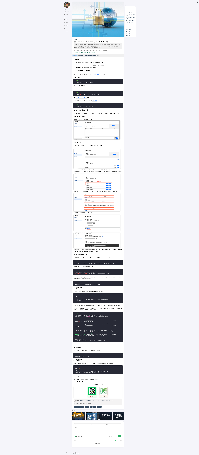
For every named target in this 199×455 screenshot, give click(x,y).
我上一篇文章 (97, 74)
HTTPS (87, 406)
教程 (75, 39)
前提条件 (128, 8)
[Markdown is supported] (75, 436)
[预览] (81, 436)
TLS (94, 406)
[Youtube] (68, 14)
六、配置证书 (129, 33)
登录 (115, 436)
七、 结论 (128, 35)
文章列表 (76, 55)
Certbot (75, 406)
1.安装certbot (130, 12)
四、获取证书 (129, 29)
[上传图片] (79, 436)
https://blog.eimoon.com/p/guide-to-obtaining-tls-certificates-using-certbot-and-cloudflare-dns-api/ (96, 400)
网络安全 (99, 406)
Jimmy (77, 453)
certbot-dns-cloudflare (82, 97)
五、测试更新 (129, 31)
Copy (119, 81)
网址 (107, 424)
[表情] (77, 436)
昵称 (75, 424)
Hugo (74, 452)
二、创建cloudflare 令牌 (130, 20)
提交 (119, 436)
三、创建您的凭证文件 (130, 27)
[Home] (66, 14)
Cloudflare (78, 65)
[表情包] (78, 436)
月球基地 (65, 9)
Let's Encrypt (81, 406)
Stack (74, 453)
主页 (73, 55)
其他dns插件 (94, 100)
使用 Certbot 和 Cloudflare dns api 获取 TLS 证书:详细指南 (89, 55)
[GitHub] (64, 14)
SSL (91, 406)
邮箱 (91, 424)
